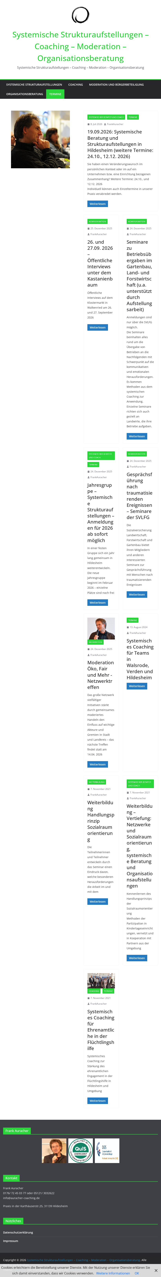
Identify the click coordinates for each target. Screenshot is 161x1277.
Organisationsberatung (24, 94)
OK (137, 1273)
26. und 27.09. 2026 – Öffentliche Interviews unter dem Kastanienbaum (100, 263)
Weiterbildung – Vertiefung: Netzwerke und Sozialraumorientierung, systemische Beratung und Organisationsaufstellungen (140, 846)
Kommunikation (97, 221)
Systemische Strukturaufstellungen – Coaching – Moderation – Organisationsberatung (80, 46)
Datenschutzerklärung (18, 1232)
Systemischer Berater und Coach (106, 117)
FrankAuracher (115, 124)
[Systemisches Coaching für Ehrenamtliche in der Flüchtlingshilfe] (101, 980)
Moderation (95, 642)
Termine (55, 94)
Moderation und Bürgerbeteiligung (116, 84)
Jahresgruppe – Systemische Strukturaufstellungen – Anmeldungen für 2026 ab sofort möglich (100, 512)
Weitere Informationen (113, 1273)
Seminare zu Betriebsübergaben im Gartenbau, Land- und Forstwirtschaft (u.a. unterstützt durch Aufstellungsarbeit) (139, 276)
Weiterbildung (96, 782)
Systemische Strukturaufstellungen (34, 84)
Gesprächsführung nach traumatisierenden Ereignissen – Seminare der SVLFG (140, 495)
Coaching (75, 84)
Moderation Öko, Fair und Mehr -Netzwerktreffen (100, 674)
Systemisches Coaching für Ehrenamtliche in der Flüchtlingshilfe (100, 1029)
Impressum (10, 1241)
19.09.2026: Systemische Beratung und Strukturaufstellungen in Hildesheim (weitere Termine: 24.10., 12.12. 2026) (120, 143)
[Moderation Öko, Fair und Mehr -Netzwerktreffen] (101, 628)
